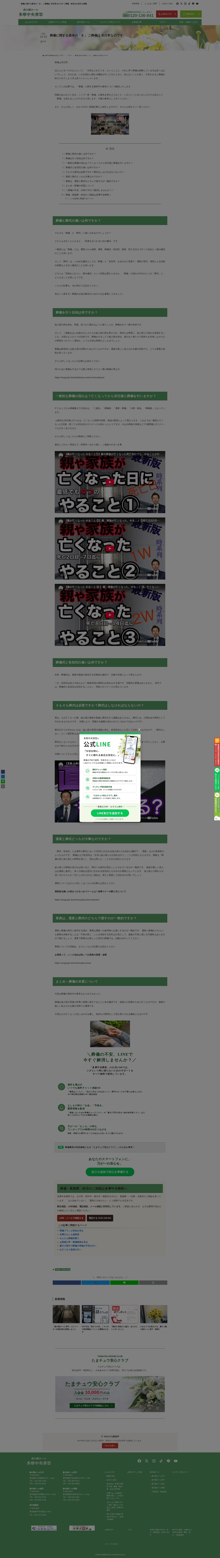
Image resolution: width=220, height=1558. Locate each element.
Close (139, 729)
